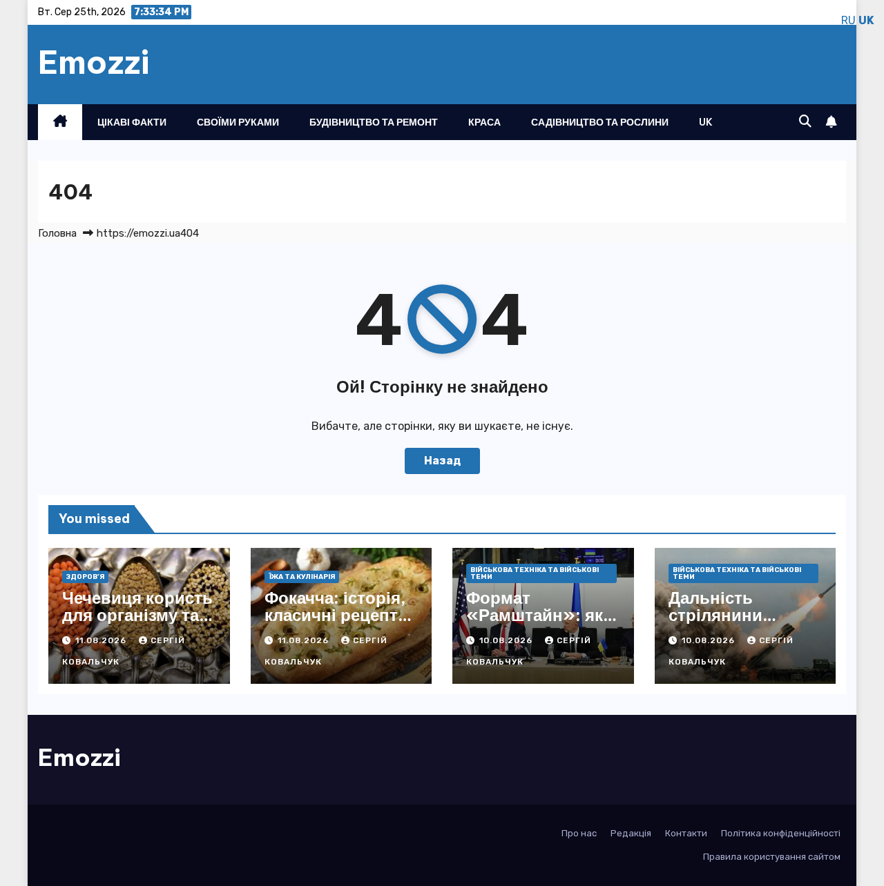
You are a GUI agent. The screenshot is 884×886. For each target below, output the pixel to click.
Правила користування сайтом (771, 856)
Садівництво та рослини (600, 122)
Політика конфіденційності (780, 833)
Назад (442, 460)
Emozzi (94, 62)
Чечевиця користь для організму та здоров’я (137, 614)
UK (706, 122)
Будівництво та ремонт (373, 122)
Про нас (579, 833)
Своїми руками (238, 122)
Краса (484, 122)
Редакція (631, 833)
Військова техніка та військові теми (534, 573)
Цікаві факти (131, 122)
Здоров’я (85, 577)
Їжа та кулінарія (302, 577)
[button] (805, 121)
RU (848, 20)
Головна (57, 233)
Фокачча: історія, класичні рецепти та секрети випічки (336, 623)
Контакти (686, 833)
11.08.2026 (102, 640)
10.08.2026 (507, 640)
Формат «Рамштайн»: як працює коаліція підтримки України (542, 623)
